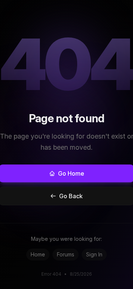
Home (38, 254)
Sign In (94, 254)
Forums (65, 254)
